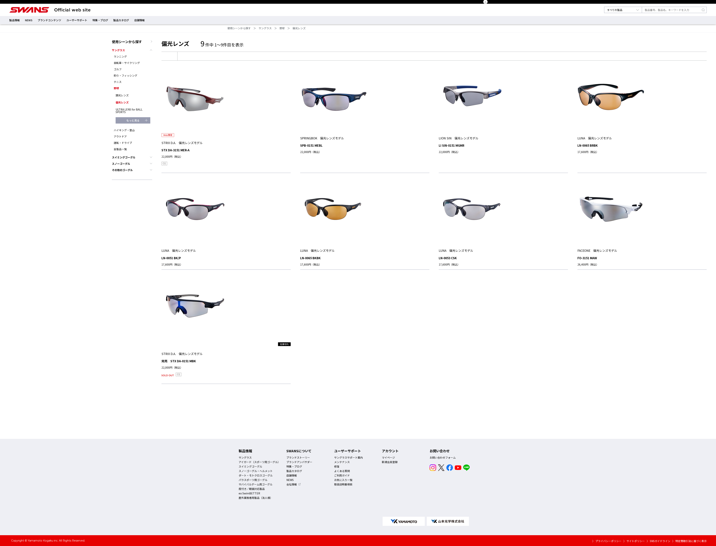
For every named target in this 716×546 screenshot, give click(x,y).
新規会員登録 (390, 462)
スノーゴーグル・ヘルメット (256, 471)
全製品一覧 (120, 149)
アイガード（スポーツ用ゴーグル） (259, 462)
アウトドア (120, 136)
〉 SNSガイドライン (658, 541)
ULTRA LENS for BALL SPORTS (129, 110)
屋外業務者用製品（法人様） (256, 498)
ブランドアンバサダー (299, 462)
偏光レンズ (299, 28)
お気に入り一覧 (343, 480)
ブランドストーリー (298, 457)
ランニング (120, 56)
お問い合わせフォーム (443, 457)
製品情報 (14, 20)
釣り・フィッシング (125, 75)
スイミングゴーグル (123, 157)
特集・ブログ (100, 20)
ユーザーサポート (76, 20)
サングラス (265, 28)
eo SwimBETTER (249, 493)
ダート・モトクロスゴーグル (256, 475)
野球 (282, 28)
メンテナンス (342, 462)
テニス (118, 82)
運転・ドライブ (123, 142)
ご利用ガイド (342, 475)
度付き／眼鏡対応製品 (252, 489)
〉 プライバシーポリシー (606, 541)
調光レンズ (122, 95)
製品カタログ (121, 20)
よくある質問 (342, 471)
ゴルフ (118, 69)
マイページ (388, 457)
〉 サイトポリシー (634, 541)
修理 (336, 466)
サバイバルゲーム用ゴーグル (255, 484)
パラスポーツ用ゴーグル (253, 480)
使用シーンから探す (239, 28)
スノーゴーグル (121, 163)
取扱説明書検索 (343, 484)
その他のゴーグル (122, 170)
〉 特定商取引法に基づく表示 (689, 541)
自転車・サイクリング (127, 62)
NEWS (28, 20)
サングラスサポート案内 (348, 457)
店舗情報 (139, 20)
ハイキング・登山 (124, 130)
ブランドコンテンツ (49, 20)
